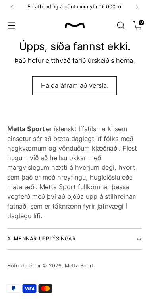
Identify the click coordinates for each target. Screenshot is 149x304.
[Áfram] (137, 7)
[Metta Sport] (75, 26)
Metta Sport (79, 266)
